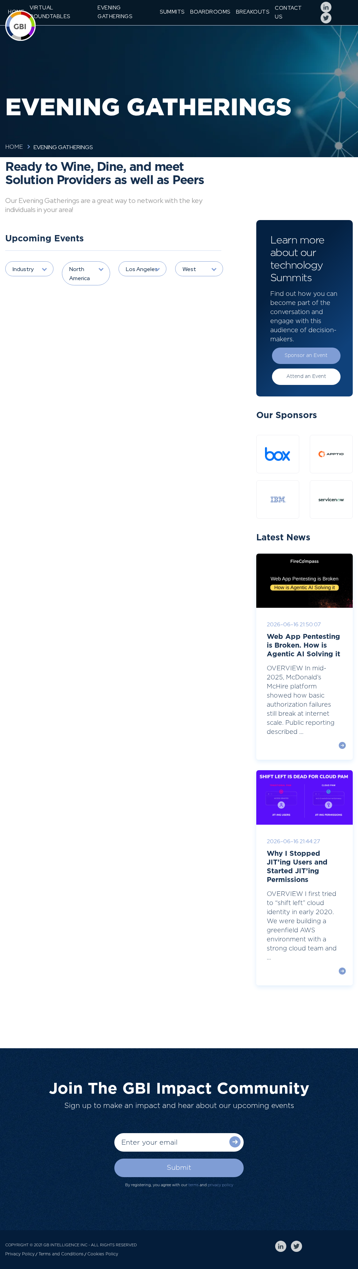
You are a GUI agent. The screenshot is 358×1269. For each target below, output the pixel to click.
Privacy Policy (20, 1254)
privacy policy (220, 1185)
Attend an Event (306, 376)
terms (193, 1185)
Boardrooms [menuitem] (210, 11)
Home (14, 147)
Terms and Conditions (61, 1254)
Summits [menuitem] (172, 11)
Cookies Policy (102, 1254)
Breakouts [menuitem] (253, 11)
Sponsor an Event (306, 355)
